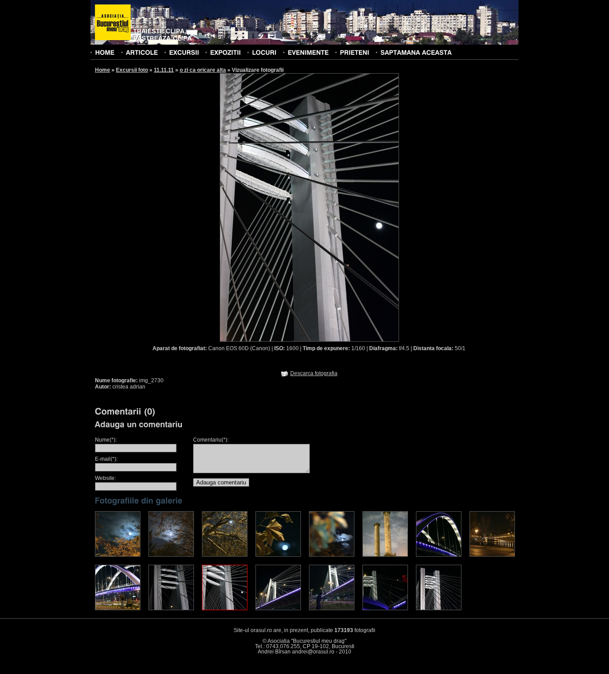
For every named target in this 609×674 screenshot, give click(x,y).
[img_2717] (385, 555)
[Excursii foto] (184, 52)
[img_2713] (224, 555)
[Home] (105, 52)
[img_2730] (224, 608)
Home (102, 70)
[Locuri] (264, 52)
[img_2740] (438, 608)
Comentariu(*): (211, 440)
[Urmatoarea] (354, 207)
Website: (105, 478)
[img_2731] (278, 608)
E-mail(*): (106, 459)
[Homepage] (113, 22)
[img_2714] (278, 555)
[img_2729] (171, 608)
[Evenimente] (308, 52)
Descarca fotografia (313, 373)
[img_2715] (331, 555)
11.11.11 (164, 70)
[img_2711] (117, 555)
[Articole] (142, 52)
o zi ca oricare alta (203, 70)
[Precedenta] (264, 207)
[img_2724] (492, 555)
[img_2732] (331, 608)
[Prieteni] (354, 52)
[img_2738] (385, 608)
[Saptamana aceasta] (416, 52)
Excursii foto (132, 70)
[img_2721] (438, 555)
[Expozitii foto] (225, 52)
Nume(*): (106, 440)
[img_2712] (171, 555)
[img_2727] (117, 608)
